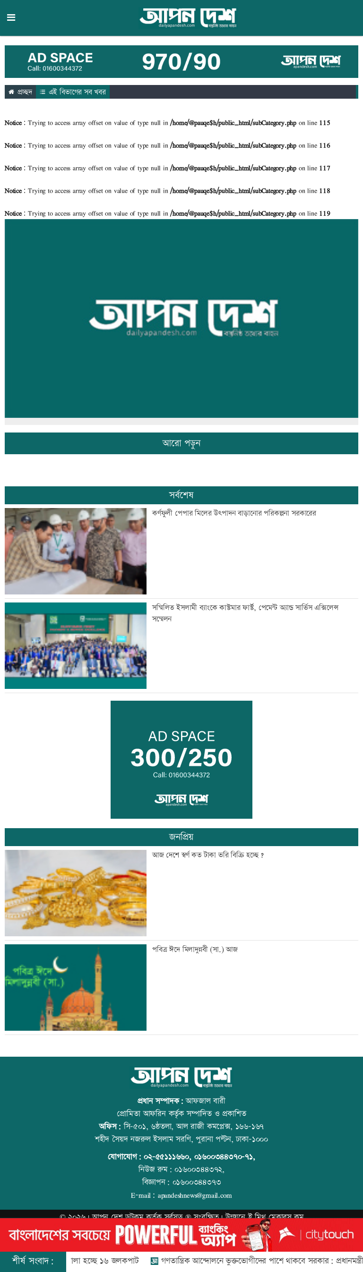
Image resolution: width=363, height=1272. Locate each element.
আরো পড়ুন (181, 443)
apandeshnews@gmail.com (195, 1195)
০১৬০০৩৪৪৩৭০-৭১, (224, 1156)
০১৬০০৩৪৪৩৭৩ (197, 1182)
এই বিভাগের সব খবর (76, 92)
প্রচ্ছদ (23, 92)
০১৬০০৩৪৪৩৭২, (199, 1169)
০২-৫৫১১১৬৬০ (166, 1156)
